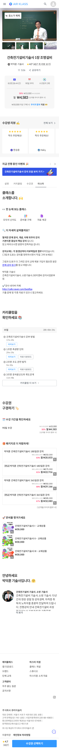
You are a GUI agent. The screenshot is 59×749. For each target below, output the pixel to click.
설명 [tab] (7, 183)
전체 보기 (48, 123)
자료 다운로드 (26, 357)
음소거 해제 (14, 15)
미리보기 (11, 344)
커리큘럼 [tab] (17, 183)
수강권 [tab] (30, 183)
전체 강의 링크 (9, 265)
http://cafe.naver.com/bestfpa (17, 289)
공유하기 (36, 70)
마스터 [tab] (41, 183)
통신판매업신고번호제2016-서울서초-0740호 (21, 720)
